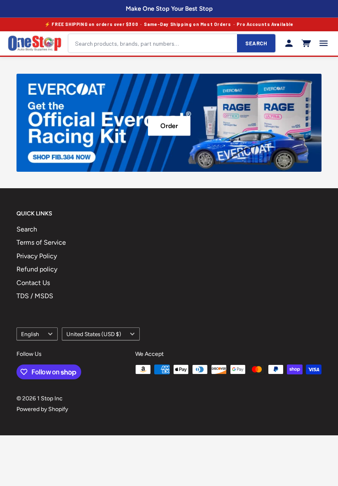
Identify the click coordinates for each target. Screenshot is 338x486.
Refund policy (36, 269)
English (30, 334)
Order (169, 125)
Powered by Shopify (42, 409)
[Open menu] (323, 43)
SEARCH (256, 43)
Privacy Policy (36, 256)
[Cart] (306, 43)
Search (26, 229)
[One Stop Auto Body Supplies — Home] (35, 43)
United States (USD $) (93, 334)
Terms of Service (41, 242)
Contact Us (33, 283)
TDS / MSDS (34, 296)
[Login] (289, 43)
